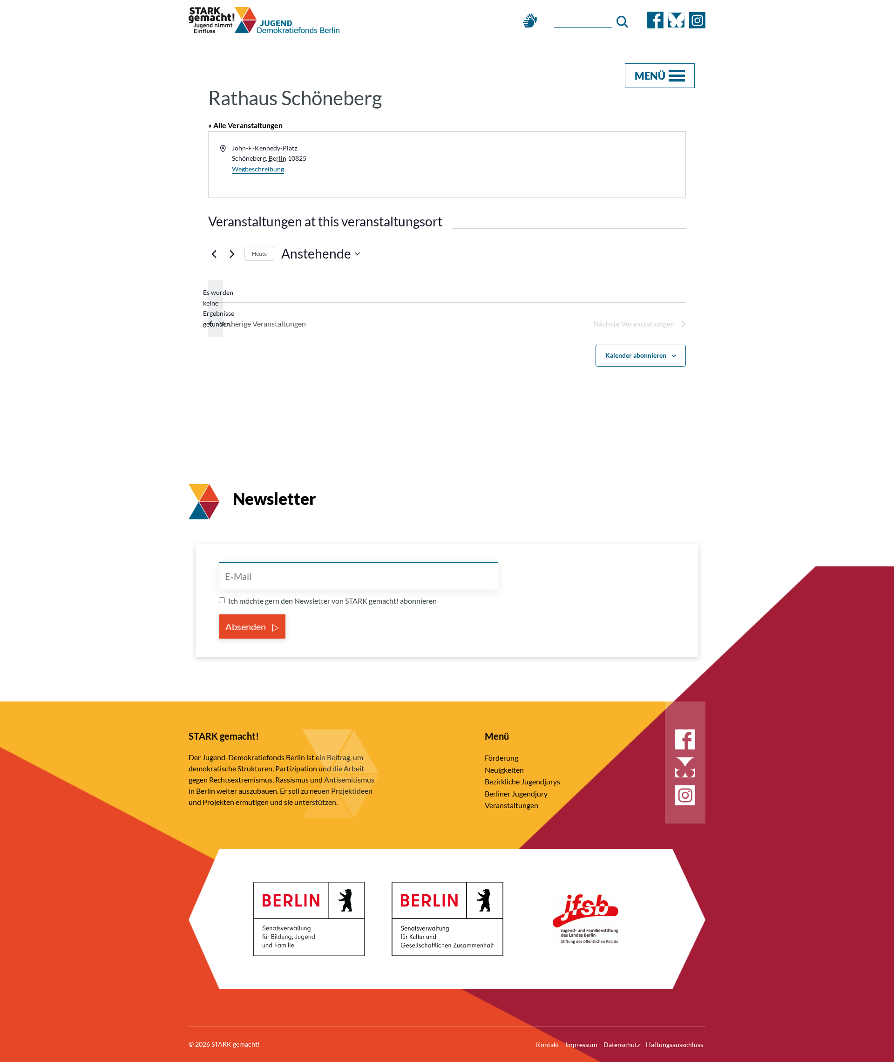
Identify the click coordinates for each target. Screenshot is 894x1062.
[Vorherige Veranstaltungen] (213, 253)
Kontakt (547, 1044)
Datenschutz (621, 1044)
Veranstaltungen (511, 805)
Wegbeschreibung (258, 169)
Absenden (246, 626)
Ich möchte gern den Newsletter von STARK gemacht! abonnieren (332, 600)
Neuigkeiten (504, 769)
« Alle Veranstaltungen (245, 125)
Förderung (501, 757)
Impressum (581, 1044)
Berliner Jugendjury (516, 793)
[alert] (215, 308)
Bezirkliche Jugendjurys (522, 781)
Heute (259, 253)
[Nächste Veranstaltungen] (231, 253)
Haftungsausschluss (674, 1044)
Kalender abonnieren (635, 355)
